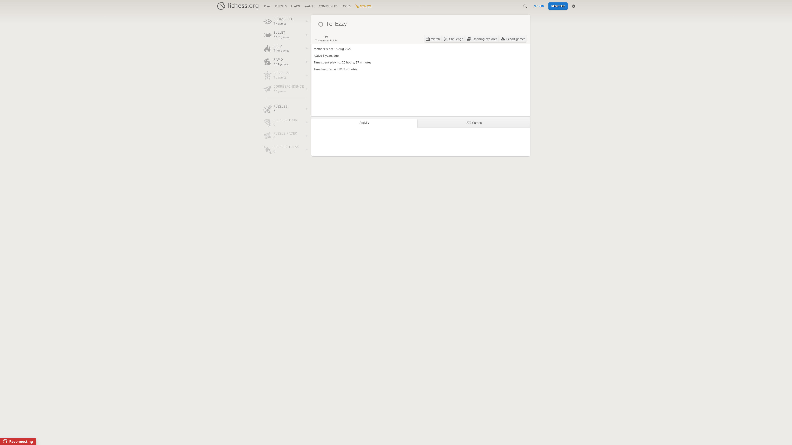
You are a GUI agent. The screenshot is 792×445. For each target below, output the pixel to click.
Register (558, 6)
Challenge (456, 39)
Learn (295, 6)
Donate (365, 6)
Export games (515, 39)
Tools (346, 6)
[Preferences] (574, 6)
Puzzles (281, 6)
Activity (364, 123)
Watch (309, 6)
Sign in (539, 6)
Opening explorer (485, 39)
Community (328, 6)
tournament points (326, 38)
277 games (474, 123)
